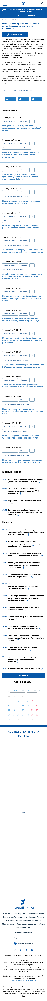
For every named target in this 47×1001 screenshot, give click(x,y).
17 (9, 710)
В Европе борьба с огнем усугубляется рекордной (23, 608)
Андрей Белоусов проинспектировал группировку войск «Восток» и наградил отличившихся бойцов (20, 176)
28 (14, 696)
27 (9, 696)
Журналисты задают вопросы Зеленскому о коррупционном (25, 501)
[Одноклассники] (23, 99)
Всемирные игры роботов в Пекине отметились (22, 648)
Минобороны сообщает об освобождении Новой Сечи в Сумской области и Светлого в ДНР (21, 298)
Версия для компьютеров (23, 938)
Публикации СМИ (23, 927)
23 (37, 710)
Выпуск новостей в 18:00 (24, 668)
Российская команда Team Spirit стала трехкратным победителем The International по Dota (26, 637)
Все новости (23, 675)
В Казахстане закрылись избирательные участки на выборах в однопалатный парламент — (24, 586)
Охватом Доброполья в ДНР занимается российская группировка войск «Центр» (20, 226)
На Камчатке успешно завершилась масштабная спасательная (23, 627)
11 (14, 705)
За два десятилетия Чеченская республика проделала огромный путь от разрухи (25, 564)
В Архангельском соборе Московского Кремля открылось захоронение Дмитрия (25, 512)
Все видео (10, 920)
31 (27, 696)
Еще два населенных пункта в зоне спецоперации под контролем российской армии (21, 128)
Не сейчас (31, 16)
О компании (8, 913)
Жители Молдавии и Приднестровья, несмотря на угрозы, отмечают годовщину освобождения (25, 543)
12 (18, 705)
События (41, 924)
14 (27, 705)
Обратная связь (8, 924)
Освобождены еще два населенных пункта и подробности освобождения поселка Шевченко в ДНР (22, 276)
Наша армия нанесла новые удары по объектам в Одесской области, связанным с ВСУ (23, 411)
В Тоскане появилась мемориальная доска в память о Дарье (25, 575)
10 (9, 705)
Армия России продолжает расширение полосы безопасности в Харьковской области (23, 385)
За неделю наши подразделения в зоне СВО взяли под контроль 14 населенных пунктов (22, 250)
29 (18, 696)
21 (27, 710)
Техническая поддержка (26, 924)
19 (18, 710)
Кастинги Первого (36, 917)
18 (14, 710)
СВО (14, 90)
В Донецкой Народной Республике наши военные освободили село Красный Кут (21, 319)
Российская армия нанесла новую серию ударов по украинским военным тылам (20, 436)
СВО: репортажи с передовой (13, 221)
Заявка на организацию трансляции (23, 981)
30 (23, 696)
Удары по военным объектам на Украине (16, 148)
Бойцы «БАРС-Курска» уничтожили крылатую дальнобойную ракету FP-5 (23, 491)
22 (32, 710)
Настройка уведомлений (23, 933)
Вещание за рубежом (25, 943)
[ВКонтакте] (10, 99)
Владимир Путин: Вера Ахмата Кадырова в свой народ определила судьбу (24, 554)
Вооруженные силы (25, 90)
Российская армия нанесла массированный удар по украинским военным (25, 480)
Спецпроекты (20, 913)
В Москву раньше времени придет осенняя (25, 618)
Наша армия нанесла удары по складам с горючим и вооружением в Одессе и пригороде (20, 154)
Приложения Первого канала (15, 917)
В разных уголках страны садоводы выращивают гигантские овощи (22, 659)
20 (23, 710)
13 (23, 705)
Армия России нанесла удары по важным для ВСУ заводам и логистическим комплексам (23, 365)
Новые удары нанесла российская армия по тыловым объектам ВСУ (21, 202)
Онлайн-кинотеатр (36, 913)
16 (37, 705)
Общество (6, 90)
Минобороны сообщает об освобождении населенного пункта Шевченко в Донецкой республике (22, 340)
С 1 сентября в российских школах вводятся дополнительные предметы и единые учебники (26, 597)
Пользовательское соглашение (28, 920)
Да (18, 16)
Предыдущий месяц (8, 691)
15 (32, 705)
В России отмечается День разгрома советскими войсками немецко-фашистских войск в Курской (26, 532)
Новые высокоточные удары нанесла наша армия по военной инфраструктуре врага (22, 461)
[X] (36, 99)
